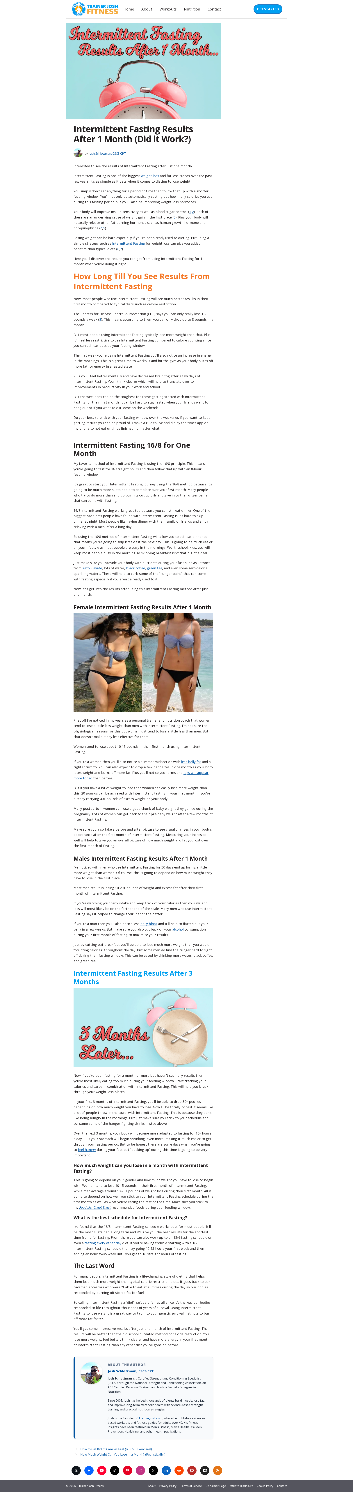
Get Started (268, 9)
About (146, 9)
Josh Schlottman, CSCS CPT (131, 1371)
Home (129, 9)
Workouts (168, 9)
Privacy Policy (167, 1486)
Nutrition (192, 9)
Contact (214, 9)
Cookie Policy (265, 1486)
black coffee (135, 568)
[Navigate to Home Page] (94, 9)
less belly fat (191, 762)
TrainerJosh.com (150, 1418)
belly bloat (148, 924)
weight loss (150, 176)
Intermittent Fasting (128, 243)
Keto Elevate (92, 568)
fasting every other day (103, 1243)
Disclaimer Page (216, 1486)
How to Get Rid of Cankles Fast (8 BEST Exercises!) (116, 1449)
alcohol (178, 929)
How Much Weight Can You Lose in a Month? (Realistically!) (122, 1454)
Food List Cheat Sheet (95, 1207)
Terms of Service (191, 1486)
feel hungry (87, 1149)
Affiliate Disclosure (241, 1486)
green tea (154, 568)
